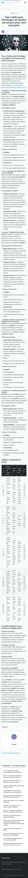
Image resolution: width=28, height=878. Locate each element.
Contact (19, 869)
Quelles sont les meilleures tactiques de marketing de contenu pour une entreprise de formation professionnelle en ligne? (13, 823)
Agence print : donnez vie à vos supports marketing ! (13, 801)
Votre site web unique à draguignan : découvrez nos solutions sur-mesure (12, 811)
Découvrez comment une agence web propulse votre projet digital (13, 834)
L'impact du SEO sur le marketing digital (12, 829)
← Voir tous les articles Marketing (10, 753)
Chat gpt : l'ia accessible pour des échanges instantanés (12, 816)
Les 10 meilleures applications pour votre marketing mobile (12, 839)
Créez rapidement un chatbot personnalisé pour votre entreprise (12, 771)
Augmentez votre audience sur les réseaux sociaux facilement (12, 806)
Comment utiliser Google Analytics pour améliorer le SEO (13, 786)
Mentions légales (11, 869)
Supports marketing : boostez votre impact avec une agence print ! (12, 781)
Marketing (8, 9)
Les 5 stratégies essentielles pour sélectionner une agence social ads (12, 791)
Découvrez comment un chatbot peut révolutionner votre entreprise (12, 796)
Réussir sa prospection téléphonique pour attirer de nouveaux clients (12, 776)
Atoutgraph (5, 858)
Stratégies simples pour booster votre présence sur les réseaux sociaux (13, 844)
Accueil (3, 9)
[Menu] (25, 2)
